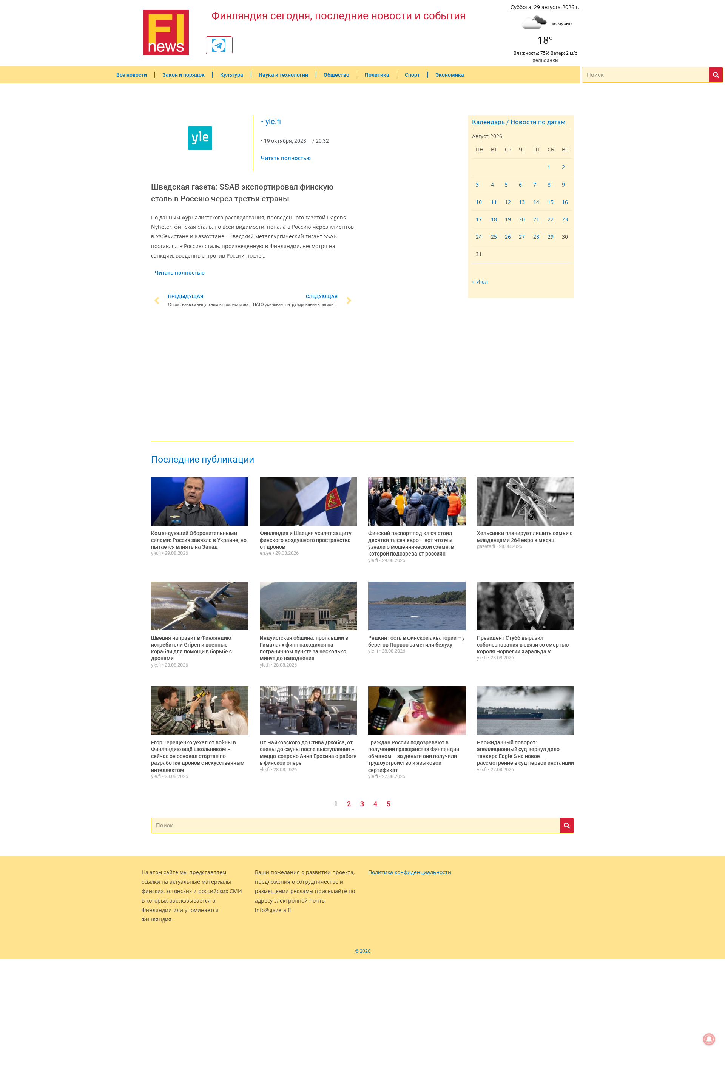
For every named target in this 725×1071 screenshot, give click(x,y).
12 (508, 201)
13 (522, 201)
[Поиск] (716, 74)
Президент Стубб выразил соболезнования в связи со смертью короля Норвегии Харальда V (523, 644)
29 (551, 236)
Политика (377, 75)
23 (565, 219)
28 (536, 236)
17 (479, 219)
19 (508, 219)
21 (536, 219)
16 (565, 201)
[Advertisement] (253, 376)
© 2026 (362, 951)
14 (536, 201)
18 (494, 219)
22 (551, 219)
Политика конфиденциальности (409, 872)
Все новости (131, 75)
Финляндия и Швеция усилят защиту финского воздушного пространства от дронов (306, 540)
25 (494, 236)
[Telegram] (218, 45)
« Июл (480, 281)
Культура (231, 75)
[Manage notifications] (709, 1039)
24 (479, 236)
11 (494, 201)
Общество (336, 75)
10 (479, 201)
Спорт (412, 75)
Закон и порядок (183, 75)
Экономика (449, 75)
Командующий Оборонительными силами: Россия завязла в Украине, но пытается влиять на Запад (199, 540)
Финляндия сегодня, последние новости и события (338, 15)
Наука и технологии (283, 75)
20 (522, 219)
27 (522, 236)
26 (508, 236)
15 (551, 201)
